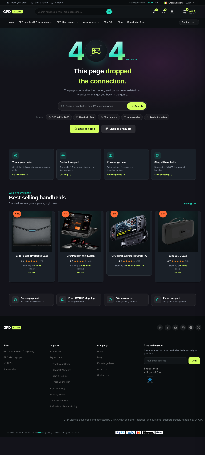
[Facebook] (191, 327)
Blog (99, 357)
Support (59, 2)
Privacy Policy (57, 394)
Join (194, 360)
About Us (102, 369)
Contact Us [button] (187, 22)
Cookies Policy (57, 388)
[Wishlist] (47, 213)
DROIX (150, 2)
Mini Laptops (110, 117)
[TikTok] (168, 327)
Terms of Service (59, 400)
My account (56, 357)
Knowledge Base (105, 363)
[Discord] (160, 327)
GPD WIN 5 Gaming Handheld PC (129, 255)
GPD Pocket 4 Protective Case (32, 255)
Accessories (133, 117)
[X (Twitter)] (198, 327)
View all (188, 203)
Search (109, 11)
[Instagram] (183, 327)
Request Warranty (62, 370)
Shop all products (120, 128)
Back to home (86, 128)
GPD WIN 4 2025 (60, 117)
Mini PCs (8, 363)
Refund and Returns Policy (64, 406)
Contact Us (103, 375)
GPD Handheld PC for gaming (19, 351)
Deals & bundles (158, 117)
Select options (32, 278)
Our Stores (55, 351)
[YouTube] (175, 327)
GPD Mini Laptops (13, 357)
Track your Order (61, 364)
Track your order (61, 382)
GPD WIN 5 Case (178, 255)
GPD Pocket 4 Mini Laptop (80, 255)
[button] (189, 11)
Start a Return (60, 376)
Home (100, 351)
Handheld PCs (86, 117)
